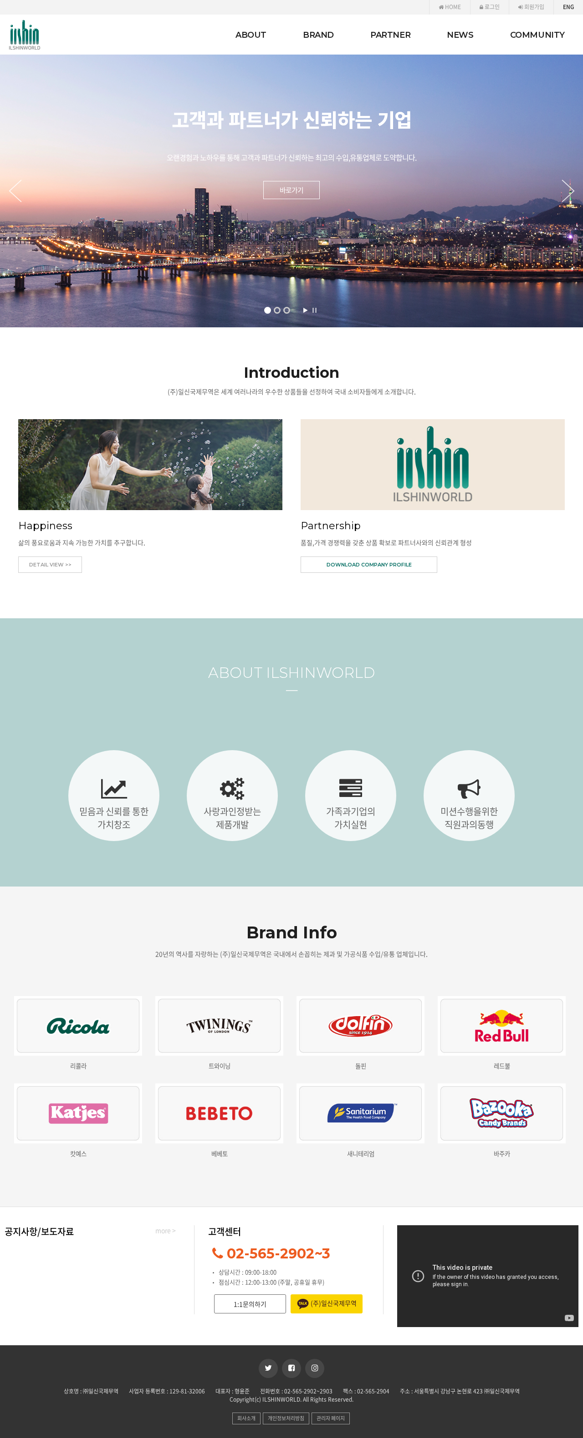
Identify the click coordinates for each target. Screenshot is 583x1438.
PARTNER (390, 35)
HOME (452, 7)
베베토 (219, 1153)
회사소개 (246, 1418)
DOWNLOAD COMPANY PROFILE (369, 564)
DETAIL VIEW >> (50, 564)
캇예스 (78, 1153)
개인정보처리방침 (286, 1418)
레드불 (502, 1065)
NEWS (460, 35)
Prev (13, 191)
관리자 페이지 (331, 1418)
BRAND (318, 35)
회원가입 (533, 7)
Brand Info (291, 932)
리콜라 (78, 1065)
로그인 (491, 7)
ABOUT (250, 35)
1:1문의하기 (250, 1303)
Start (305, 310)
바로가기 (291, 201)
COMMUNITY (537, 35)
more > (165, 1230)
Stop (314, 310)
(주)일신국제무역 (333, 1303)
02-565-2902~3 (278, 1253)
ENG (568, 7)
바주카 (502, 1153)
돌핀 (360, 1065)
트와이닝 (219, 1065)
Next (569, 191)
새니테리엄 (360, 1153)
